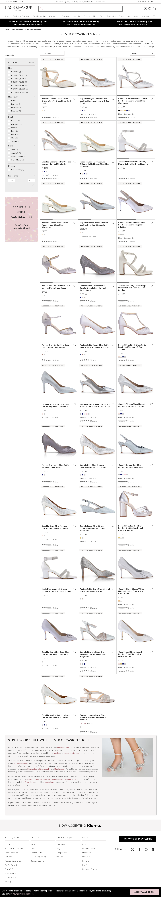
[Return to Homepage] (19, 8)
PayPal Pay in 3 (11, 865)
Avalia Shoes (57, 779)
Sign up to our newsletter (138, 839)
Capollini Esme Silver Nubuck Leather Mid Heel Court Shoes (55, 527)
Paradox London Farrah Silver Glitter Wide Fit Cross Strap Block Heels (56, 100)
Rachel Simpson (71, 779)
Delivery (8, 857)
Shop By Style (111, 16)
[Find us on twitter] (132, 849)
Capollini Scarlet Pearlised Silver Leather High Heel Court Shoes (56, 653)
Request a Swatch (38, 861)
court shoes (49, 782)
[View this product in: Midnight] (80, 354)
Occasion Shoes (17, 30)
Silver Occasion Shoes (33, 30)
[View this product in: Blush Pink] (80, 110)
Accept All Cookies (144, 892)
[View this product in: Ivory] (42, 295)
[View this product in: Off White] (84, 414)
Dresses (87, 16)
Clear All (31, 62)
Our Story (86, 857)
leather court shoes (71, 753)
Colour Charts (36, 852)
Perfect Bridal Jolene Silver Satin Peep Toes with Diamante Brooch (94, 346)
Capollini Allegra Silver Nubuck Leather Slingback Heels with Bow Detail (95, 100)
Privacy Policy (10, 873)
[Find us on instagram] (146, 849)
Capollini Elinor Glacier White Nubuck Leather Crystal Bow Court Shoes (131, 591)
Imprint (85, 865)
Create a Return (11, 852)
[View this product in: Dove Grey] (82, 664)
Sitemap (8, 881)
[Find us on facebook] (139, 849)
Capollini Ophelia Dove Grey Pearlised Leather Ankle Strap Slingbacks (93, 654)
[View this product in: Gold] (125, 110)
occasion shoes (63, 747)
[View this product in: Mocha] (42, 354)
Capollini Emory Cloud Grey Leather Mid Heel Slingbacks (130, 466)
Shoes (7, 16)
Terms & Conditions (12, 869)
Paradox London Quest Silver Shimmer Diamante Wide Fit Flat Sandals (94, 717)
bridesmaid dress (21, 763)
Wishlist (59, 857)
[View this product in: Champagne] (42, 110)
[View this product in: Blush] (121, 110)
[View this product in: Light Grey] (80, 475)
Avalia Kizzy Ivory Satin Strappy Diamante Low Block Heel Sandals (133, 162)
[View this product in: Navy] (82, 110)
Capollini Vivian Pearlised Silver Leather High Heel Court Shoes (55, 405)
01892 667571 (17, 2)
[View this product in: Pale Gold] (119, 601)
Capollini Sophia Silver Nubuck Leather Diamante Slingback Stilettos (131, 224)
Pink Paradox (59, 769)
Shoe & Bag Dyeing (38, 857)
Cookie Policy (10, 877)
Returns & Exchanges (13, 861)
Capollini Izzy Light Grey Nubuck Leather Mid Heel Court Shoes (56, 716)
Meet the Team (88, 848)
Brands (121, 16)
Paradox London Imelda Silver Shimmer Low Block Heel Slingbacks (55, 224)
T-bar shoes (29, 782)
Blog (58, 848)
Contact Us (9, 844)
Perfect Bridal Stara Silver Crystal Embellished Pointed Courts (95, 590)
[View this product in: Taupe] (84, 297)
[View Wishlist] (150, 8)
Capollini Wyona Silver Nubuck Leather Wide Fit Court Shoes (131, 405)
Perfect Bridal (33, 779)
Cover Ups (76, 16)
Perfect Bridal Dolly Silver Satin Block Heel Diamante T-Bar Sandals (132, 347)
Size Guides (35, 848)
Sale (129, 16)
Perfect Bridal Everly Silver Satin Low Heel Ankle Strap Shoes (56, 286)
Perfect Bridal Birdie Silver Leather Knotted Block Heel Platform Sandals (130, 528)
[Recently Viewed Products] (145, 8)
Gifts (94, 16)
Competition (61, 852)
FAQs (33, 844)
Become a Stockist (89, 869)
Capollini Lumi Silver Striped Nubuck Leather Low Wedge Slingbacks (92, 528)
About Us (86, 844)
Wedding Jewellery (39, 16)
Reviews (85, 861)
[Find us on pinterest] (153, 849)
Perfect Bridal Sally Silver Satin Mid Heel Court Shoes (55, 466)
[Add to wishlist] (74, 98)
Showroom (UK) (88, 852)
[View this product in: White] (121, 601)
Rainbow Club (45, 779)
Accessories (66, 16)
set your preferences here (21, 893)
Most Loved (145, 16)
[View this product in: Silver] (44, 110)
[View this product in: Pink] (86, 414)
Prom (101, 16)
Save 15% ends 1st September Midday (28, 22)
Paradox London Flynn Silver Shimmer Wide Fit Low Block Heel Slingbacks (94, 164)
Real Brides (61, 844)
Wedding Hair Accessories (21, 16)
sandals (57, 753)
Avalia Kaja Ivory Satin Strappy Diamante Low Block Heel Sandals (56, 590)
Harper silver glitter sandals (38, 769)
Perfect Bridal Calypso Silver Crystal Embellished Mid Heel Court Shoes (93, 287)
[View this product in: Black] (119, 110)
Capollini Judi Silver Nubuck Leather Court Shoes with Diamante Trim (130, 654)
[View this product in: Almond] (80, 664)
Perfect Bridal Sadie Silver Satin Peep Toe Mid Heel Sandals (55, 346)
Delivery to (145, 2)
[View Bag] (154, 8)
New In (136, 16)
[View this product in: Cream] (123, 110)
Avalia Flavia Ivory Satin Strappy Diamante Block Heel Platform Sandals (132, 287)
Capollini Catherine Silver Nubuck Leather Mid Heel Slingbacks (56, 163)
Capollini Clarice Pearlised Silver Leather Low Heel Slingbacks (94, 223)
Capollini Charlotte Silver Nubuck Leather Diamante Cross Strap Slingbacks (132, 100)
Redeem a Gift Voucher (14, 848)
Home (7, 30)
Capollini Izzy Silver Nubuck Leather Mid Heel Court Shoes (93, 466)
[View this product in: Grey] (121, 234)
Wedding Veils (53, 16)
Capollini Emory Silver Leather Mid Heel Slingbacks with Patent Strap (95, 405)
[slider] (9, 185)
